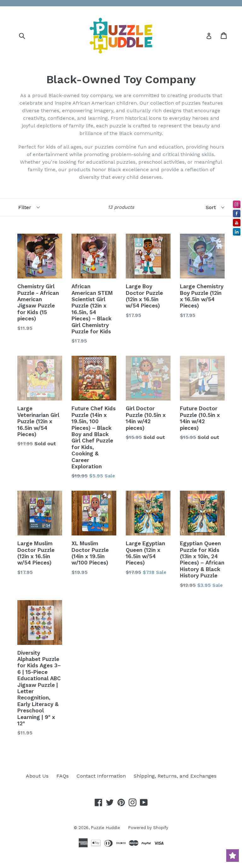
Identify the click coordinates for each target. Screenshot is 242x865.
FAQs (62, 776)
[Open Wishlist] (232, 855)
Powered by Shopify (148, 827)
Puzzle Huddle (105, 827)
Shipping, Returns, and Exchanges (175, 776)
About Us (37, 776)
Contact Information (101, 776)
